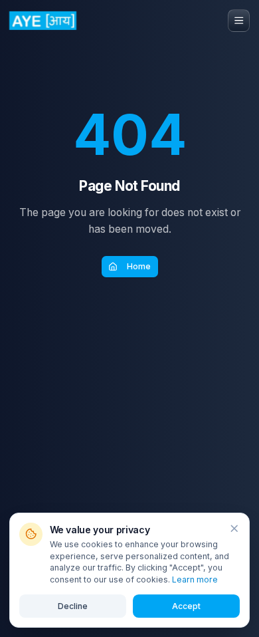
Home (139, 266)
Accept (186, 606)
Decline (73, 606)
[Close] (234, 528)
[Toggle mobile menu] (239, 20)
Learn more (195, 579)
